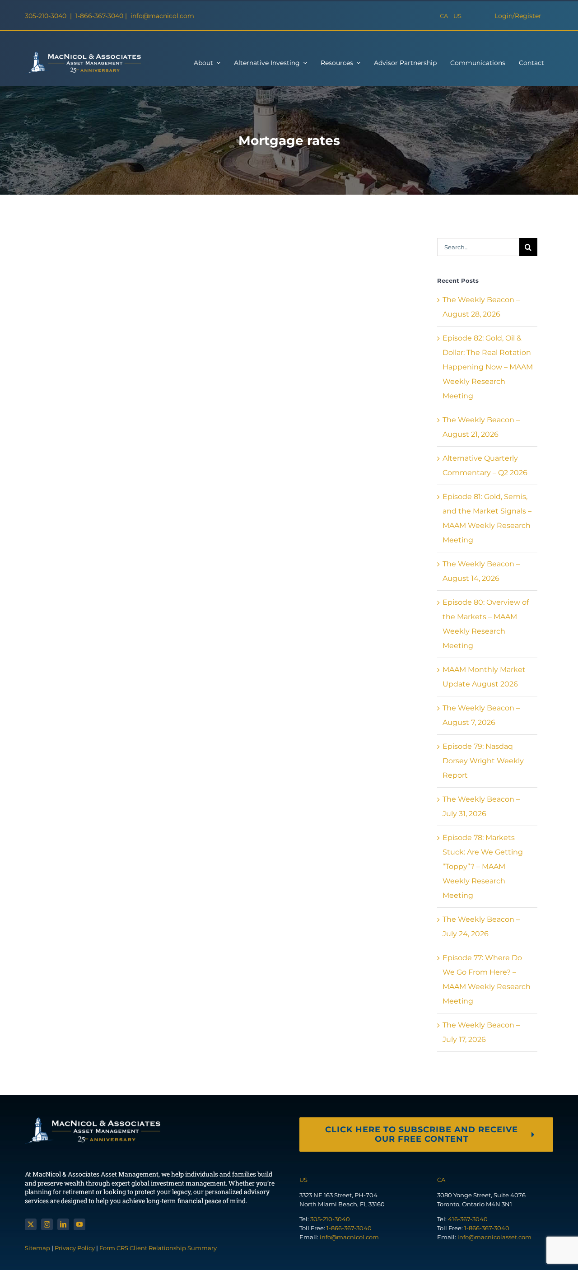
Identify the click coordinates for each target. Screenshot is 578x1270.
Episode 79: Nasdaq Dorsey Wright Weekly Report (483, 761)
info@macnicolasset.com (494, 1237)
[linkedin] (63, 1224)
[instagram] (47, 1224)
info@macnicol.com (162, 16)
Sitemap (38, 1247)
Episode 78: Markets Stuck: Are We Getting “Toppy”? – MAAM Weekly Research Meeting (483, 866)
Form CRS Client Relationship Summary (158, 1247)
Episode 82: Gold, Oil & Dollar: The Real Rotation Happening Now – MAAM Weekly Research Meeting (488, 367)
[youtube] (79, 1224)
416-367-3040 (468, 1219)
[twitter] (31, 1224)
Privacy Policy (75, 1247)
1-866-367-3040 (100, 16)
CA (444, 15)
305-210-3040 (46, 16)
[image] (83, 55)
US (457, 15)
